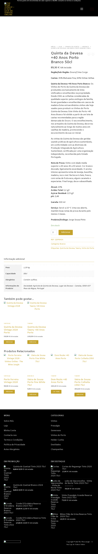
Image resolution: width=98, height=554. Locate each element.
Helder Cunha (57, 440)
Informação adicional (14, 259)
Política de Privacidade (14, 444)
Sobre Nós (9, 421)
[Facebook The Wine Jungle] (41, 542)
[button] (9, 342)
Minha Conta (10, 430)
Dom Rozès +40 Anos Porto (59, 381)
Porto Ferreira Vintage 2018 (11, 381)
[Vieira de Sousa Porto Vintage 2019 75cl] (93, 54)
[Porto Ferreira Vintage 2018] (88, 54)
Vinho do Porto (88, 248)
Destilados (56, 444)
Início (53, 47)
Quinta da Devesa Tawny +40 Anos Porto (36, 330)
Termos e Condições (13, 440)
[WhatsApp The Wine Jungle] (37, 542)
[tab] (14, 259)
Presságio (55, 426)
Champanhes (57, 449)
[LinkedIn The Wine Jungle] (48, 542)
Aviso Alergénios (11, 449)
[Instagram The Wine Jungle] (44, 542)
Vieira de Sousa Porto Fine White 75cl (36, 382)
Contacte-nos (10, 435)
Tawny (78, 248)
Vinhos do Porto (72, 47)
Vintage (7, 323)
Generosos (56, 430)
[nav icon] (81, 9)
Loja (60, 47)
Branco (85, 47)
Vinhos (54, 421)
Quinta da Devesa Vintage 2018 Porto (13, 330)
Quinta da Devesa (67, 248)
